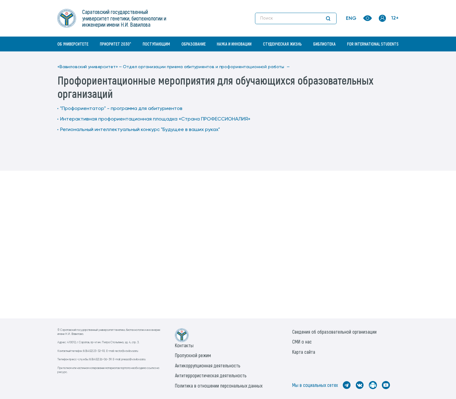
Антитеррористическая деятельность (211, 375)
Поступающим (156, 43)
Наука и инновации (234, 43)
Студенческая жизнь (282, 43)
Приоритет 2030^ (115, 43)
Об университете (72, 43)
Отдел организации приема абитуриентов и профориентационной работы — (206, 67)
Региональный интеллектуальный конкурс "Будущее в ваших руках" (140, 129)
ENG (351, 18)
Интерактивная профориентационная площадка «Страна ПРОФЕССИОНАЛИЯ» (155, 119)
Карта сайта (303, 352)
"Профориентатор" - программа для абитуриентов (121, 108)
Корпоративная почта (383, 57)
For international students (373, 43)
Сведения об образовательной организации (334, 332)
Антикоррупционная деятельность (207, 365)
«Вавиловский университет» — (89, 67)
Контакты (184, 345)
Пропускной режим (193, 355)
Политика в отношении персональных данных (218, 385)
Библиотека (324, 43)
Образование (193, 43)
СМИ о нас (302, 341)
